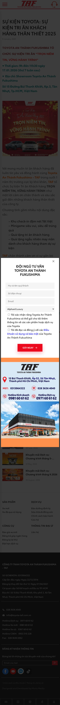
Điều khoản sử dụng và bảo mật (28, 331)
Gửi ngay (28, 348)
